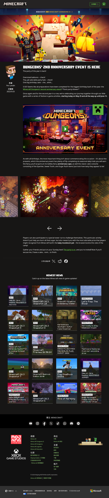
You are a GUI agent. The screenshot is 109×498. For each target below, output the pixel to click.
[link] (31, 423)
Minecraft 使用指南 (36, 478)
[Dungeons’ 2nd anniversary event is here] (65, 129)
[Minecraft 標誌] (15, 4)
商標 (55, 491)
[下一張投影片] (59, 228)
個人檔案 (56, 467)
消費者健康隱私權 (40, 491)
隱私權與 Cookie (28, 491)
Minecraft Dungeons (37, 444)
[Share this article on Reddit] (60, 261)
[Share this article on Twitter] (53, 261)
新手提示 (56, 448)
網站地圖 (56, 455)
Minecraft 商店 (58, 441)
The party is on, (70, 250)
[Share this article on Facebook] (66, 261)
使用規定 (49, 491)
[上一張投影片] (49, 228)
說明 (55, 450)
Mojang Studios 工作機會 (38, 458)
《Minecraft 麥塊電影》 (37, 463)
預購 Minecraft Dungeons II (58, 12)
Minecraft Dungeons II (37, 441)
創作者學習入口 (35, 455)
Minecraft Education (36, 449)
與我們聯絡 (57, 460)
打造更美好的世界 (36, 460)
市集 (55, 439)
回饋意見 (56, 453)
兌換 (55, 469)
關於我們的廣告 (63, 491)
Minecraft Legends (36, 447)
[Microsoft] (95, 490)
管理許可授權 (47, 478)
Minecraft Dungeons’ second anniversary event (42, 89)
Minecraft (33, 439)
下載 (55, 458)
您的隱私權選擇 (31, 493)
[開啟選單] (104, 4)
